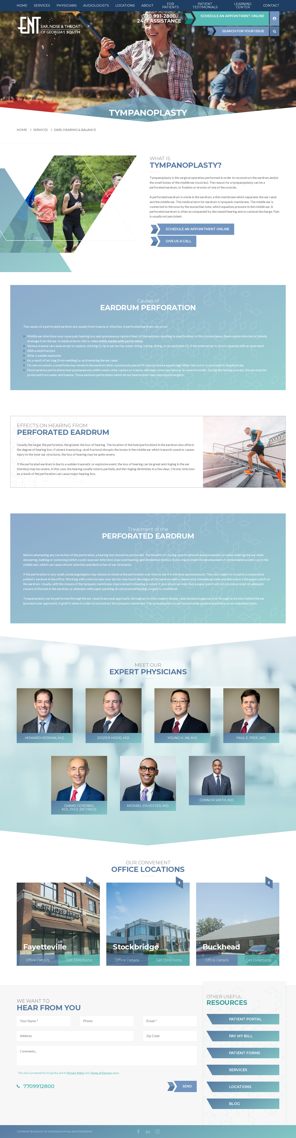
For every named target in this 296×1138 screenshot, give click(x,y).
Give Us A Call (178, 241)
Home (22, 130)
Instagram (157, 1131)
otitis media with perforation (121, 341)
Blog (234, 1104)
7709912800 (38, 1086)
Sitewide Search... (274, 31)
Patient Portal (245, 1019)
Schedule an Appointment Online (197, 229)
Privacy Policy (76, 1073)
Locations (240, 1087)
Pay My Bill (241, 1036)
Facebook (138, 1131)
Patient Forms (244, 1053)
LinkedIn (148, 1131)
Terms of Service (101, 1073)
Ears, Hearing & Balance (75, 130)
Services (40, 130)
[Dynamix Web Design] (269, 1131)
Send (187, 1086)
